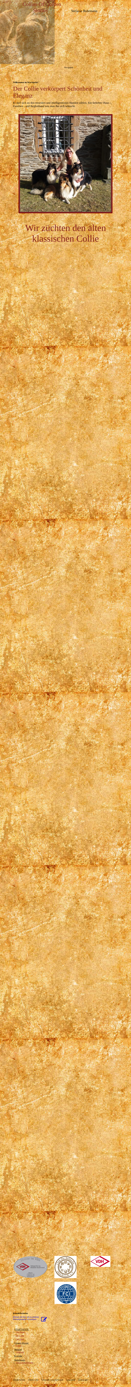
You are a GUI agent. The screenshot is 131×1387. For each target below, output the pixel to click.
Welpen (18, 1349)
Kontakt (18, 1356)
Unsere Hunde (21, 1343)
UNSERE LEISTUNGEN (52, 1380)
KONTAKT (83, 1380)
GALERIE (70, 1380)
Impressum (19, 1360)
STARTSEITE (21, 1329)
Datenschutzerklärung (24, 1362)
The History (20, 1332)
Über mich (20, 1339)
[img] (65, 32)
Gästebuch (20, 1352)
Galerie (18, 1346)
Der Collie (20, 1336)
